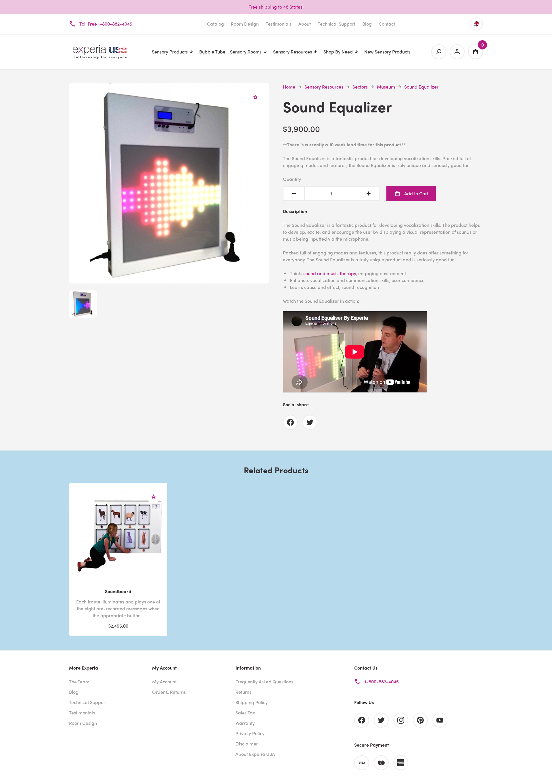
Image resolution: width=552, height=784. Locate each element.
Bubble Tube (212, 51)
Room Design (245, 23)
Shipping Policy (251, 702)
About (304, 23)
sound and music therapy (329, 273)
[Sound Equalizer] (169, 280)
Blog (367, 23)
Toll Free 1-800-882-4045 (105, 23)
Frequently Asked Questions (264, 681)
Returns (243, 692)
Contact (387, 23)
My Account (164, 681)
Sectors (360, 86)
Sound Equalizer (421, 86)
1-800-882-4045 (382, 681)
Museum (386, 86)
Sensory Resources (323, 86)
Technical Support (336, 23)
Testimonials (279, 23)
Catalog (215, 23)
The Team (79, 681)
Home (289, 86)
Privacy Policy (249, 733)
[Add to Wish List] (255, 97)
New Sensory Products (387, 51)
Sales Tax (245, 712)
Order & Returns (169, 692)
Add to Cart (416, 193)
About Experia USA (255, 754)
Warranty (245, 723)
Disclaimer (246, 743)
